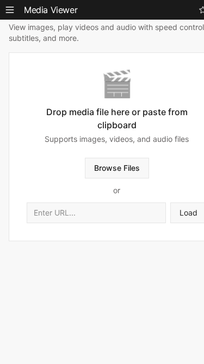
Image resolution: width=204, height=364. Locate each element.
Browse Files (117, 167)
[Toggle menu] (10, 10)
